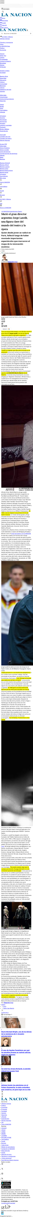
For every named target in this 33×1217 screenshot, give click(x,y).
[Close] (2, 1092)
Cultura (2, 82)
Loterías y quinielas (6, 125)
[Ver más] (2, 1010)
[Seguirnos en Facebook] (2, 1164)
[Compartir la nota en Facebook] (2, 326)
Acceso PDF (3, 144)
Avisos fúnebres (5, 148)
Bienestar (3, 86)
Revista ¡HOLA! (4, 165)
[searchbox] (16, 33)
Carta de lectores (5, 152)
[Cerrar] (27, 30)
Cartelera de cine (5, 136)
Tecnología (3, 120)
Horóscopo (3, 121)
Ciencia (2, 88)
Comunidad (3, 84)
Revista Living (4, 168)
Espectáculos (13, 211)
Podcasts (3, 127)
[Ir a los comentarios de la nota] (4, 319)
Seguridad (3, 78)
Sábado (2, 155)
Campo (2, 57)
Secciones (5, 20)
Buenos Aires (4, 76)
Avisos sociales (4, 150)
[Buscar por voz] (30, 33)
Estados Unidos (4, 71)
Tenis (1, 108)
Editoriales (3, 95)
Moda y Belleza (4, 129)
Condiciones (5, 1203)
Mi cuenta (5, 27)
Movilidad (3, 63)
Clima (1, 44)
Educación (3, 80)
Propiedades (4, 59)
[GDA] (6, 1209)
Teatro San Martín (8, 1008)
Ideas (1, 157)
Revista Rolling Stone (6, 170)
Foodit (4, 23)
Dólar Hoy (3, 55)
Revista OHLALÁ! (5, 163)
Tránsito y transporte (6, 42)
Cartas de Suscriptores (7, 99)
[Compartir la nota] (2, 321)
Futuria (2, 54)
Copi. (2, 846)
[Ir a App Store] (6, 1188)
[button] (16, 119)
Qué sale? (3, 135)
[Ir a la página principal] (16, 16)
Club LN (4, 25)
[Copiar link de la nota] (2, 324)
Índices (2, 65)
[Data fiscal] (2, 1214)
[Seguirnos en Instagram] (2, 1174)
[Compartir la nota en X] (4, 326)
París (4, 1006)
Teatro (19, 211)
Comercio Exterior (5, 61)
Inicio (3, 18)
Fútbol (2, 104)
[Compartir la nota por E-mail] (6, 326)
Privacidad (12, 1203)
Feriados (2, 123)
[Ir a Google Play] (6, 1184)
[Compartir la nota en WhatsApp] (4, 321)
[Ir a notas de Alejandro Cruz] (16, 257)
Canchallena (3, 110)
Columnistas (4, 97)
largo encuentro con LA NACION (21, 533)
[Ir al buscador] (2, 11)
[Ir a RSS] (2, 1179)
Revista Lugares (5, 167)
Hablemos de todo (5, 89)
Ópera (3, 1004)
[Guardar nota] (2, 319)
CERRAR (2, 1)
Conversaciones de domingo (8, 153)
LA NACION (5, 211)
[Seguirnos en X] (2, 1169)
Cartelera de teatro (6, 138)
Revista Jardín (4, 172)
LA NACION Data (5, 46)
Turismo (2, 118)
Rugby (2, 106)
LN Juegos (3, 116)
